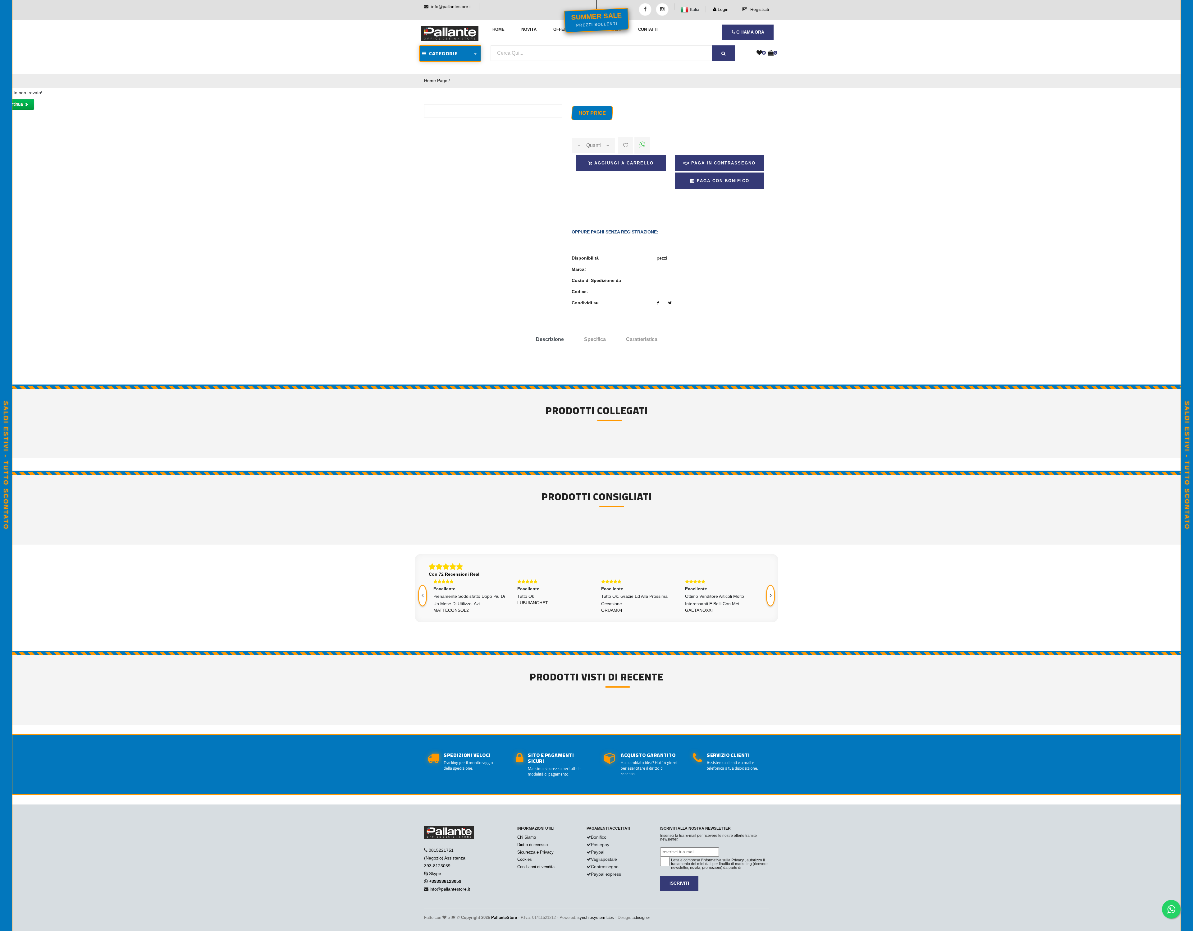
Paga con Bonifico (722, 180)
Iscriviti (679, 883)
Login (722, 9)
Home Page (435, 80)
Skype (435, 873)
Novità (529, 29)
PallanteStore (504, 917)
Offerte (562, 29)
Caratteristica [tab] (641, 339)
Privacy (737, 860)
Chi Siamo (526, 837)
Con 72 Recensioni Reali (455, 574)
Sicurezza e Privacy (535, 852)
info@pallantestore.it (451, 6)
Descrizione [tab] (550, 339)
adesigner (641, 917)
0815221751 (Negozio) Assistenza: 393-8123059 (445, 858)
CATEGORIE (442, 53)
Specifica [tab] (595, 339)
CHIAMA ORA (749, 32)
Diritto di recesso (532, 844)
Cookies (524, 859)
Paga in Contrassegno (722, 163)
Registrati (759, 9)
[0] (759, 53)
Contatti (648, 29)
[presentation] (422, 595)
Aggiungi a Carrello (623, 163)
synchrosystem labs (596, 917)
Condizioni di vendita (536, 866)
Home (498, 29)
